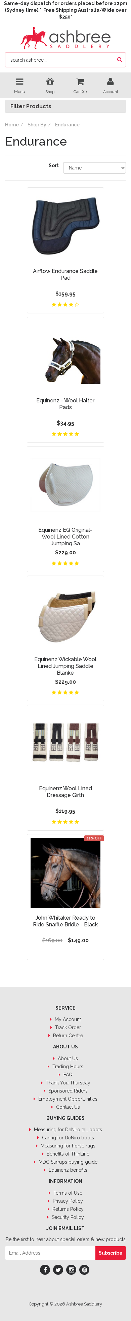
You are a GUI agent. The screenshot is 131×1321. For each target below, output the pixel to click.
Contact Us (67, 1107)
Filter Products (30, 106)
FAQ (67, 1074)
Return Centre (67, 1035)
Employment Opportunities (67, 1099)
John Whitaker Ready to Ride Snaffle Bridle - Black (65, 921)
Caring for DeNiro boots (67, 1137)
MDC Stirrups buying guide (67, 1162)
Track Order (67, 1027)
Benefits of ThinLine (67, 1154)
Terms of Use (67, 1193)
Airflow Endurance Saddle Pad (65, 274)
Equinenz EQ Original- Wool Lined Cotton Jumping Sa (65, 537)
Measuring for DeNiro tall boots (67, 1129)
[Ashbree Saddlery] (65, 37)
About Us (67, 1058)
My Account (67, 1019)
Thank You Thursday (67, 1082)
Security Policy (67, 1217)
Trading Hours (67, 1066)
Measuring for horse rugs (67, 1145)
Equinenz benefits (67, 1170)
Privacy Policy (67, 1201)
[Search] (120, 59)
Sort (53, 165)
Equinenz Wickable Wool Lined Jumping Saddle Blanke (65, 666)
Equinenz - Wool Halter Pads (65, 403)
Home (12, 124)
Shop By (37, 124)
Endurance (67, 124)
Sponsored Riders (67, 1091)
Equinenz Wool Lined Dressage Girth (65, 791)
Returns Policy (67, 1209)
